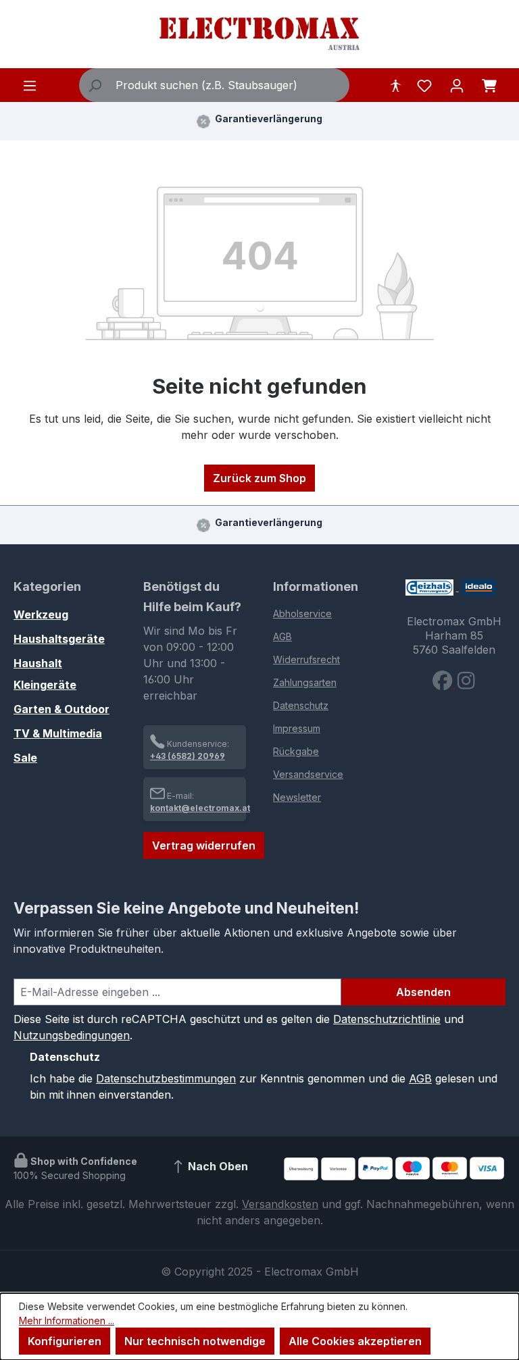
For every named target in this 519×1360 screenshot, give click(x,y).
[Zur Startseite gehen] (259, 34)
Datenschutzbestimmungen (166, 1078)
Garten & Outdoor (61, 709)
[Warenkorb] (489, 85)
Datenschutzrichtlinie (387, 1019)
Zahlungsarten (305, 682)
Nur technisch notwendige (195, 1341)
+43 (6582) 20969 (187, 756)
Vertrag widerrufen (203, 845)
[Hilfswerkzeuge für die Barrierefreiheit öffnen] (395, 85)
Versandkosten (280, 1204)
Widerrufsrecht (306, 659)
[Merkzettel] (424, 85)
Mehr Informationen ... (66, 1320)
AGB (282, 636)
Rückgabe (296, 751)
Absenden (423, 992)
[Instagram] (466, 683)
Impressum (296, 728)
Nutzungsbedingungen (72, 1035)
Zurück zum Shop (259, 478)
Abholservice (302, 613)
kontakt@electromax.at (200, 808)
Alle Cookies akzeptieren (355, 1341)
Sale (25, 757)
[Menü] (30, 85)
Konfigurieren (64, 1341)
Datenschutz (300, 705)
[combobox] (229, 85)
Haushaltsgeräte (59, 639)
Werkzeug (41, 614)
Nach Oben (216, 1167)
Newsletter (297, 797)
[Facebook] (443, 683)
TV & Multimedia (58, 733)
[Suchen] (94, 85)
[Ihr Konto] (457, 85)
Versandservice (308, 774)
